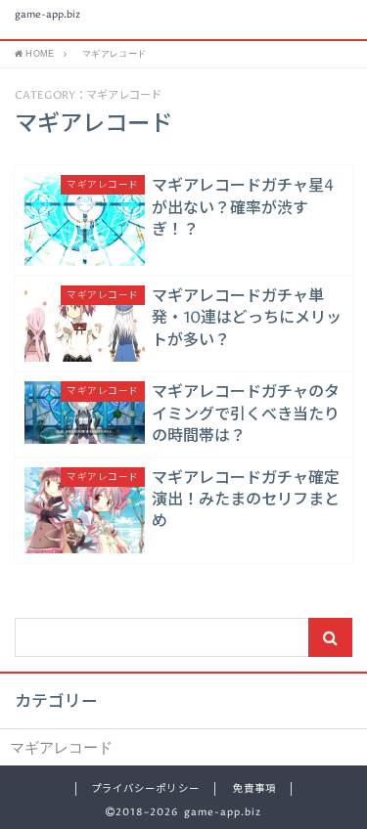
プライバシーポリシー (145, 789)
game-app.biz (47, 16)
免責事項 (254, 789)
